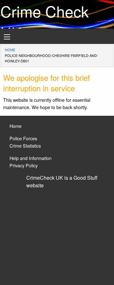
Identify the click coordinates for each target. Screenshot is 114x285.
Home (10, 49)
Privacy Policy (24, 165)
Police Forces (23, 138)
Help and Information (31, 158)
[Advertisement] (57, 233)
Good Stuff (85, 177)
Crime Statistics (25, 145)
